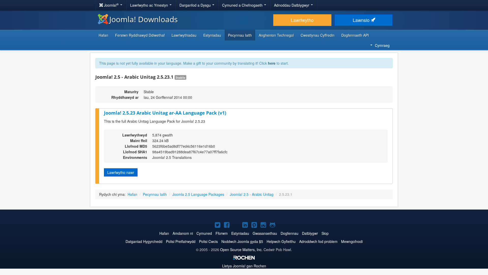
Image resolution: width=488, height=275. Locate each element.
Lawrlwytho (302, 20)
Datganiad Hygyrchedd (144, 241)
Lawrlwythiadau (184, 35)
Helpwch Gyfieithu (281, 241)
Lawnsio (362, 20)
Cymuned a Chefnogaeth (243, 5)
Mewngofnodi (352, 241)
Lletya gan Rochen (244, 265)
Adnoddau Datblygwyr (292, 5)
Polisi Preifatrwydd (180, 241)
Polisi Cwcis (208, 241)
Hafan (103, 35)
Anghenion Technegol (276, 35)
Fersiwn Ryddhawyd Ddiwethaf (140, 35)
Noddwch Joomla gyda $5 (242, 241)
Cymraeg (382, 45)
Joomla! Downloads (143, 19)
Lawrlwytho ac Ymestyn (149, 5)
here (272, 63)
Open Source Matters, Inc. (241, 249)
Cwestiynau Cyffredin (317, 35)
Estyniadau (212, 35)
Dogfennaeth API (355, 35)
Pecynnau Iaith (240, 35)
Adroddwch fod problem (318, 241)
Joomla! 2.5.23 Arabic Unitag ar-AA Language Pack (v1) (165, 113)
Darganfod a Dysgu (195, 5)
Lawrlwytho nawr (120, 172)
